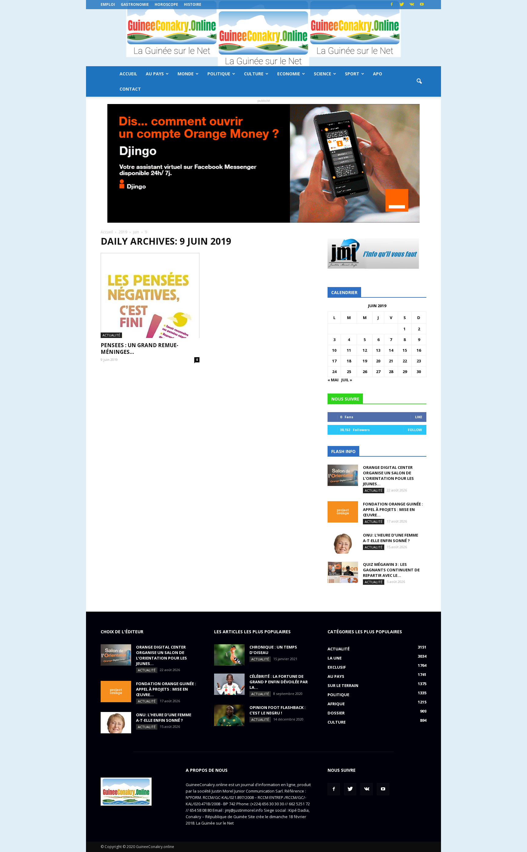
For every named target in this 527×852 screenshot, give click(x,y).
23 (419, 361)
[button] (419, 81)
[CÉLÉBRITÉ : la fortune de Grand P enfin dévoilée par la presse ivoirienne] (229, 684)
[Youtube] (421, 4)
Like (418, 417)
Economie (288, 74)
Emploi (108, 4)
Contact (130, 89)
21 (391, 361)
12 (365, 350)
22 (405, 361)
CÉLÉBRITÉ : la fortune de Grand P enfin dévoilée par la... (278, 682)
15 (405, 350)
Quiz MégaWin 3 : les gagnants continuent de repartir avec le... (391, 570)
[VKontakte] (411, 4)
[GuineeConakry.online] (263, 37)
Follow (415, 429)
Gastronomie (135, 4)
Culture (254, 74)
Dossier (336, 713)
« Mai (333, 380)
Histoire (192, 4)
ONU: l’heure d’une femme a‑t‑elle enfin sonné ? (390, 537)
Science (322, 74)
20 (378, 361)
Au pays (155, 74)
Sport (352, 74)
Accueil (128, 74)
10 (334, 350)
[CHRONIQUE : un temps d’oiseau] (229, 655)
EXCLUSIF (337, 667)
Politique (218, 74)
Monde (185, 74)
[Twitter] (401, 4)
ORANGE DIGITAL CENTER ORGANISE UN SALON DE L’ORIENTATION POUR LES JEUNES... (388, 476)
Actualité (111, 335)
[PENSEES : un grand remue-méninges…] (150, 295)
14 (391, 350)
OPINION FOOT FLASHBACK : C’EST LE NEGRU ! (277, 710)
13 (378, 350)
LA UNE (335, 658)
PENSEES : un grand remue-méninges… (139, 348)
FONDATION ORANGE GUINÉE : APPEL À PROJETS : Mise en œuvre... (393, 509)
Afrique (336, 703)
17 (334, 361)
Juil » (346, 380)
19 (365, 361)
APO (377, 74)
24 (334, 371)
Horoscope (166, 4)
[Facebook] (391, 4)
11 (349, 350)
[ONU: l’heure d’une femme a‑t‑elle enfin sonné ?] (343, 543)
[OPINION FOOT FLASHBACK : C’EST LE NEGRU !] (229, 715)
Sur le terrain (343, 685)
